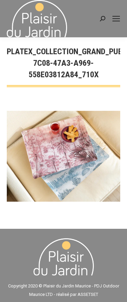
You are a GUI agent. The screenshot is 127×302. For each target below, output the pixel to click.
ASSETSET (88, 294)
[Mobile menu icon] (116, 19)
